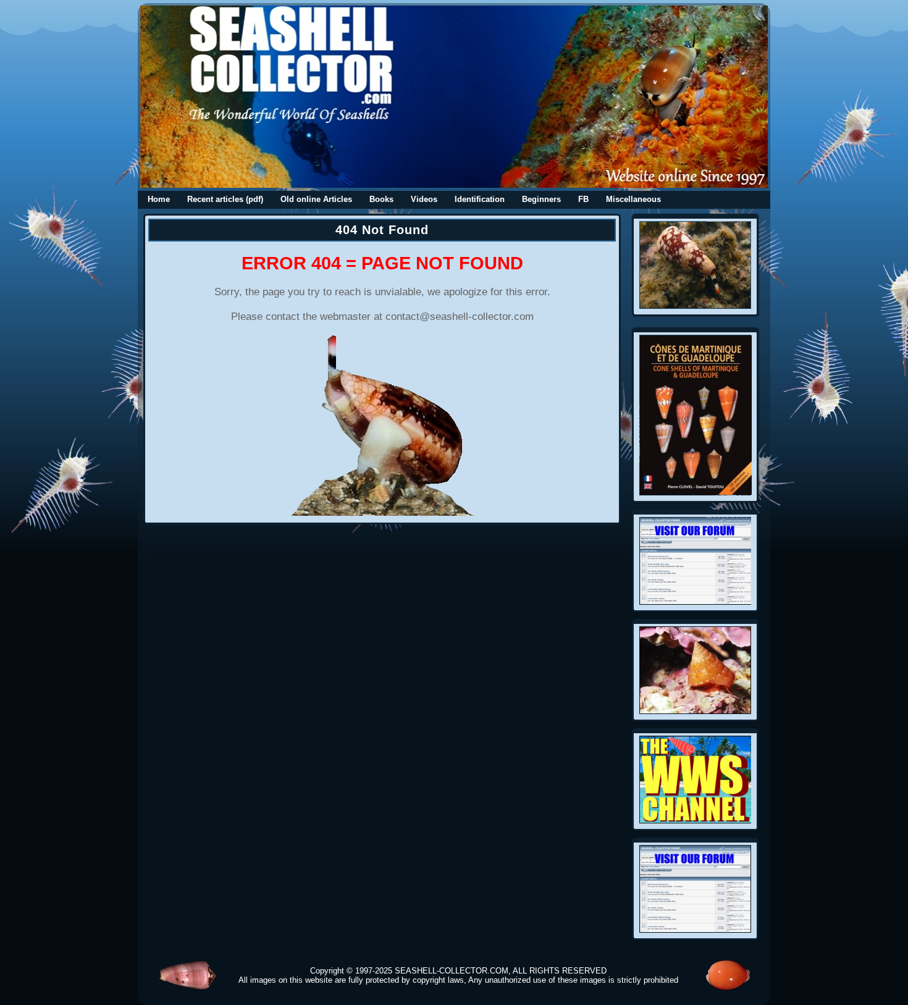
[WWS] (695, 820)
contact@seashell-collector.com (459, 316)
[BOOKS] (696, 492)
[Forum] (695, 601)
